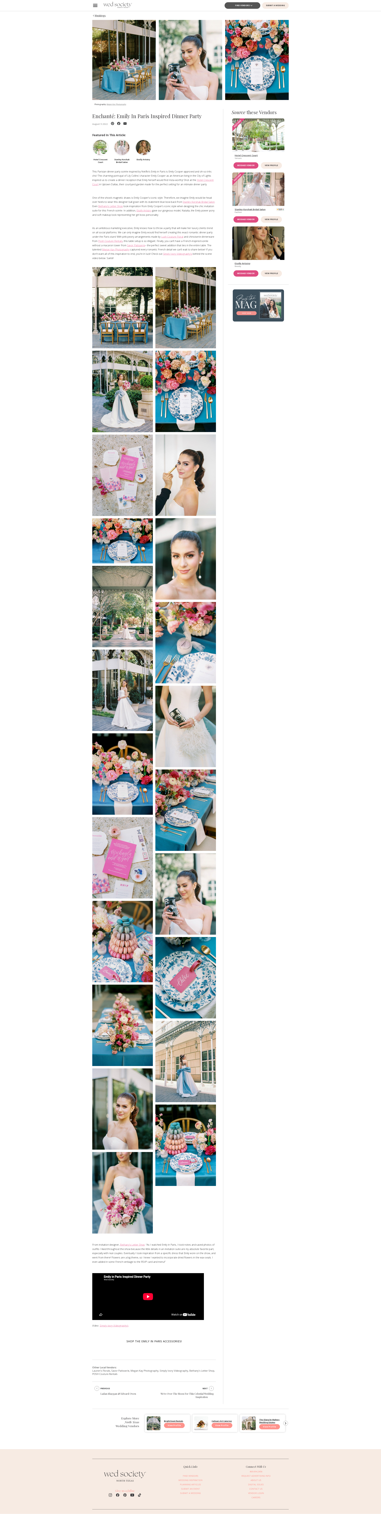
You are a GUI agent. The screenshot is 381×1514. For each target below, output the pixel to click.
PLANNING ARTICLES (190, 1484)
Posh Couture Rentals (110, 241)
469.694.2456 (256, 1471)
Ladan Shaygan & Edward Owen (118, 1393)
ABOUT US (256, 1480)
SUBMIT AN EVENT (190, 1488)
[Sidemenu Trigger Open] (95, 5)
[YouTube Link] (132, 1495)
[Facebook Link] (117, 1495)
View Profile (271, 165)
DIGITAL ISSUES (256, 1484)
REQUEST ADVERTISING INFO (256, 1475)
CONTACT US (256, 1488)
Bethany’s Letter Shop (110, 206)
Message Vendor (246, 165)
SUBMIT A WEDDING (275, 5)
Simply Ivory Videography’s (177, 253)
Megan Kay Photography (116, 104)
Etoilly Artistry (143, 210)
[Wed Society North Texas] (117, 5)
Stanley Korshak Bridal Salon (199, 202)
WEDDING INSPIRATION (190, 1480)
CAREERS (256, 1497)
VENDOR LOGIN (256, 1493)
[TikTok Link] (139, 1495)
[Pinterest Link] (125, 1495)
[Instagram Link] (110, 1495)
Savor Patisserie (136, 245)
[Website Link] (125, 1482)
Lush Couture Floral (172, 236)
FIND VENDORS (242, 5)
